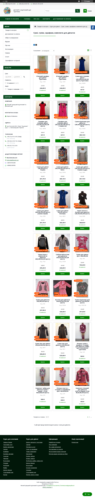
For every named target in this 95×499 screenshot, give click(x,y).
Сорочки (5, 456)
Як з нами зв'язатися (55, 447)
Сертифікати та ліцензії (12, 60)
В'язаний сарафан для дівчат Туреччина (43, 78)
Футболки (6, 465)
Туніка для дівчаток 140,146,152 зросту (42, 300)
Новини (7, 53)
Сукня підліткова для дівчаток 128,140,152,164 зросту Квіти (82, 124)
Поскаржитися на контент (52, 485)
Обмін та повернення (11, 38)
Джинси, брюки (7, 442)
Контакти (46, 19)
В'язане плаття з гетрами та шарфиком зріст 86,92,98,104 (62, 389)
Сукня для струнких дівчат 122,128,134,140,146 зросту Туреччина (82, 78)
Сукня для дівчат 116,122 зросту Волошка (62, 212)
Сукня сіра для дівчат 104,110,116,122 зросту (42, 344)
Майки (5, 467)
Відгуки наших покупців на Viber (58, 454)
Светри (5, 449)
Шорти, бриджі (7, 470)
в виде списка (91, 50)
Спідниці (28, 470)
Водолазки (6, 461)
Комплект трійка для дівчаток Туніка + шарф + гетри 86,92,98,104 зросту (43, 390)
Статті (7, 57)
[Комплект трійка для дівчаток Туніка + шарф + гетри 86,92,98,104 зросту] (42, 376)
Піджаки (5, 463)
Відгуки (7, 41)
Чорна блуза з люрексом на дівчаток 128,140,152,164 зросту (42, 257)
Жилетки (5, 458)
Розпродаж (75, 442)
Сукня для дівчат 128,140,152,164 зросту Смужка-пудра (82, 168)
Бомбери (6, 451)
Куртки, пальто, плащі (32, 474)
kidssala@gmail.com (13, 160)
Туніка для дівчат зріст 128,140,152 (82, 255)
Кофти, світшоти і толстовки (34, 442)
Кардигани (29, 454)
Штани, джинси (30, 458)
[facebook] (34, 45)
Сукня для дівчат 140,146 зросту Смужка (43, 168)
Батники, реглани (8, 454)
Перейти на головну (54, 442)
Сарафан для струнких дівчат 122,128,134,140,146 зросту (42, 124)
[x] (36, 45)
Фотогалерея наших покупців (57, 451)
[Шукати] (77, 11)
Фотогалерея (9, 49)
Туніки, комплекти (31, 451)
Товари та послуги (12, 19)
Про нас (36, 19)
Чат (88, 494)
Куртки (5, 474)
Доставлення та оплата (62, 19)
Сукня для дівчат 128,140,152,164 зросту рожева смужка (42, 212)
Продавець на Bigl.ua (47, 484)
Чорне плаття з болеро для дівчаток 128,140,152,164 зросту (82, 212)
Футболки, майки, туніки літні (34, 461)
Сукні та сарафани (31, 449)
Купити (43, 95)
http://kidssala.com (12, 157)
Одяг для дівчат (55, 26)
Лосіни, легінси (30, 456)
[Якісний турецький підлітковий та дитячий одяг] (7, 14)
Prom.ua (56, 482)
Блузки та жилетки (31, 467)
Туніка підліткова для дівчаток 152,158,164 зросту (82, 301)
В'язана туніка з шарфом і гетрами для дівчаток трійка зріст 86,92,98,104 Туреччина (82, 346)
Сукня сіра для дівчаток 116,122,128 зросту (62, 345)
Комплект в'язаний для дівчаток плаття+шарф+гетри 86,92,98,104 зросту (82, 390)
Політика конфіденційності (67, 485)
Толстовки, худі (7, 444)
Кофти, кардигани (8, 447)
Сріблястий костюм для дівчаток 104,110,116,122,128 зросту (62, 257)
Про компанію (53, 444)
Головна (27, 19)
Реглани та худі (30, 447)
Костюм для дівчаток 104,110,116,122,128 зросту (62, 301)
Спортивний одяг (8, 472)
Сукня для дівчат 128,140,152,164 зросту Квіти (62, 168)
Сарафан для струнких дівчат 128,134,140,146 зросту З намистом (62, 124)
